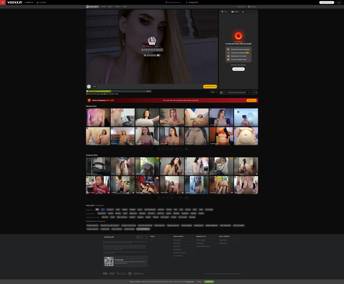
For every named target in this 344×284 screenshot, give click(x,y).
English (141, 237)
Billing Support (223, 243)
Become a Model (200, 240)
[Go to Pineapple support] (130, 273)
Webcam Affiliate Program (203, 246)
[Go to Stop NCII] (138, 274)
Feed (124, 6)
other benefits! (241, 65)
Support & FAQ (223, 240)
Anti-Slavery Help (177, 255)
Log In (339, 2)
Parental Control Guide (179, 252)
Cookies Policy (177, 249)
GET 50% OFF (251, 100)
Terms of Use (176, 243)
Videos (110, 6)
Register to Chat (238, 69)
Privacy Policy (177, 240)
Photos (118, 6)
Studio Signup (200, 243)
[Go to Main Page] (15, 2)
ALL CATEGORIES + (143, 229)
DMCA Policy (176, 246)
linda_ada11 (90, 205)
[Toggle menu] (3, 2)
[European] (102, 209)
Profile (103, 6)
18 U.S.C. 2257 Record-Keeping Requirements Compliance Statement (223, 273)
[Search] (186, 2)
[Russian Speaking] (97, 209)
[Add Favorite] (89, 86)
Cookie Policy (190, 281)
